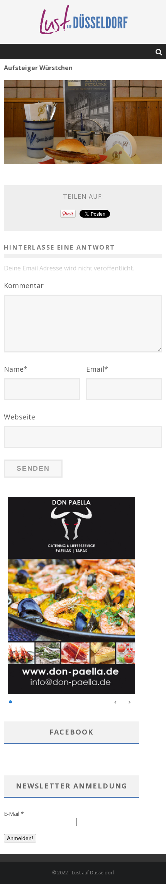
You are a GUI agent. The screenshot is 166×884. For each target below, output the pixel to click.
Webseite (19, 416)
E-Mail (14, 813)
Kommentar (24, 285)
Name (15, 369)
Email (97, 369)
